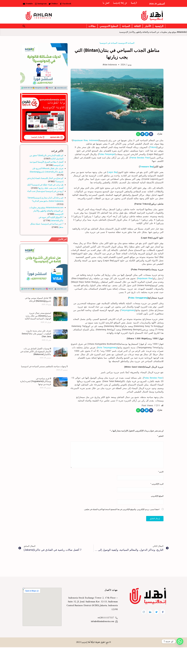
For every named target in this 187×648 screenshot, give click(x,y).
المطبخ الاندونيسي (109, 26)
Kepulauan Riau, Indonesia (85, 140)
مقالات (92, 26)
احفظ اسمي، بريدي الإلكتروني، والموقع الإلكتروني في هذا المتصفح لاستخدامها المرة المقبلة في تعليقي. (121, 509)
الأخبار (148, 26)
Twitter (54, 3)
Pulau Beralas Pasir (153, 378)
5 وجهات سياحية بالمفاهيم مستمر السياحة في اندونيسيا (44, 366)
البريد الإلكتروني (156, 484)
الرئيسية (134, 3)
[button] (151, 134)
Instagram (42, 3)
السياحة (126, 26)
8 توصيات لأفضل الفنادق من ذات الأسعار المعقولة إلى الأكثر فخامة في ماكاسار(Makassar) (35, 351)
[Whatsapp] (179, 641)
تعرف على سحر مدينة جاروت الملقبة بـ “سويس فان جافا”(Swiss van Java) (36, 334)
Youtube (29, 3)
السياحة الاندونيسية (126, 43)
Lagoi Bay (112, 172)
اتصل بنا (106, 3)
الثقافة (137, 26)
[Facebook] (162, 611)
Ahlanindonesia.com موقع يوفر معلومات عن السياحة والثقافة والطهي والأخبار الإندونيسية (46, 210)
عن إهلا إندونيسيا (120, 3)
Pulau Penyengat (107, 154)
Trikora (153, 147)
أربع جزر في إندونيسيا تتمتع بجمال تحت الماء (45, 191)
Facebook (66, 3)
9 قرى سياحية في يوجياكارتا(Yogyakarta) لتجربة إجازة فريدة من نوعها (35, 381)
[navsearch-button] (24, 26)
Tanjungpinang (128, 310)
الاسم (160, 472)
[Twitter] (156, 611)
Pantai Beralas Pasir (140, 157)
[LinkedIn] (150, 611)
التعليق (160, 436)
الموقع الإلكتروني (157, 496)
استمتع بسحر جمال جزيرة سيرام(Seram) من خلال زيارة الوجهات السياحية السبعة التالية (38, 316)
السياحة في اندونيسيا (108, 43)
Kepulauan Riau (145, 278)
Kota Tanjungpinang (107, 347)
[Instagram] (143, 611)
